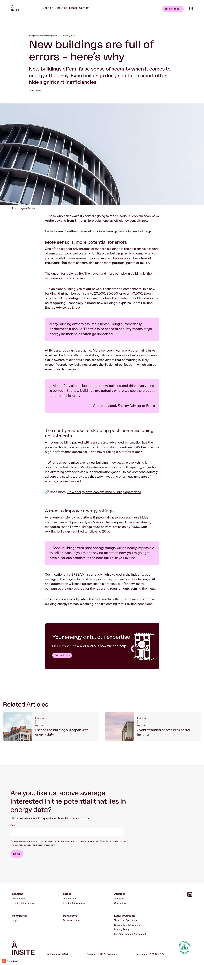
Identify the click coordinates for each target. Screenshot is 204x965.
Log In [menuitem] (15, 920)
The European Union (119, 522)
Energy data (34, 36)
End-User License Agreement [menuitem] (130, 934)
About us (61, 7)
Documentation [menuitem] (71, 920)
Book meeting (171, 9)
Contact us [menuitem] (120, 903)
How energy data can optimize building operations (104, 492)
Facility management (48, 36)
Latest (73, 7)
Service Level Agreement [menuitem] (127, 925)
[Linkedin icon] (189, 896)
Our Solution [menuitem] (18, 898)
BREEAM (78, 574)
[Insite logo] (23, 948)
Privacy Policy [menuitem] (121, 929)
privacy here (49, 845)
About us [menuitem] (119, 898)
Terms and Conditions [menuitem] (125, 920)
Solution (48, 7)
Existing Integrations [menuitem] (23, 903)
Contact (84, 7)
